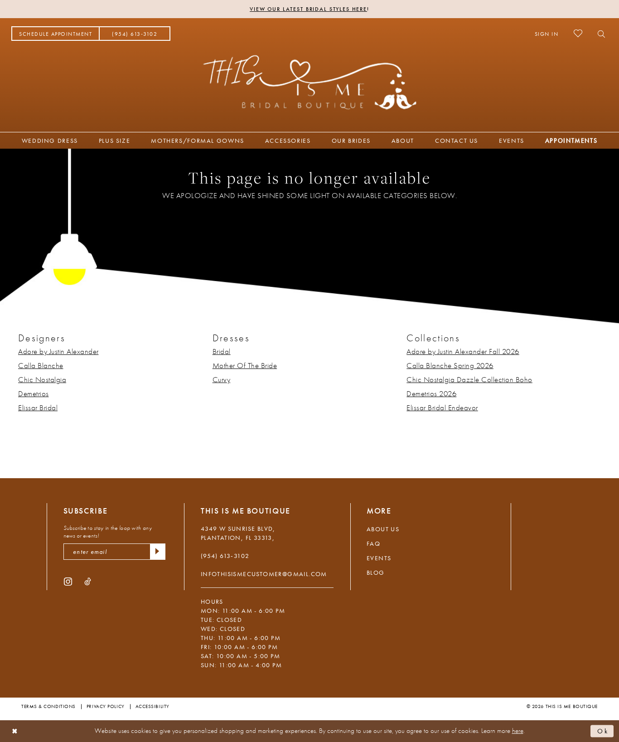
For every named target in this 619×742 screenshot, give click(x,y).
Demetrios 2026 (431, 393)
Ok (603, 730)
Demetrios (33, 393)
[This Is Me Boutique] (310, 82)
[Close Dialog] (14, 731)
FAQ (373, 543)
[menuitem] (55, 33)
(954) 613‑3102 (225, 556)
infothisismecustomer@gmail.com (264, 574)
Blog (376, 572)
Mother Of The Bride (245, 365)
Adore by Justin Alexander (58, 351)
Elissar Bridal (38, 407)
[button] (546, 33)
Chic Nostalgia (42, 379)
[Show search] (599, 33)
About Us (383, 529)
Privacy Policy (106, 706)
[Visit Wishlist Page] (578, 33)
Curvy (222, 379)
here (517, 730)
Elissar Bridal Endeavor (442, 407)
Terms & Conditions (48, 706)
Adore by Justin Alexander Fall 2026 (462, 351)
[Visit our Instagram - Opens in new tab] (68, 581)
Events (379, 558)
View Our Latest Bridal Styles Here (308, 9)
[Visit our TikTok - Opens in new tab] (88, 581)
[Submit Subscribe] (157, 551)
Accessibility (152, 706)
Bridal (222, 351)
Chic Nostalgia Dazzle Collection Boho (469, 379)
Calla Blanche (40, 365)
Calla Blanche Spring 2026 (449, 365)
